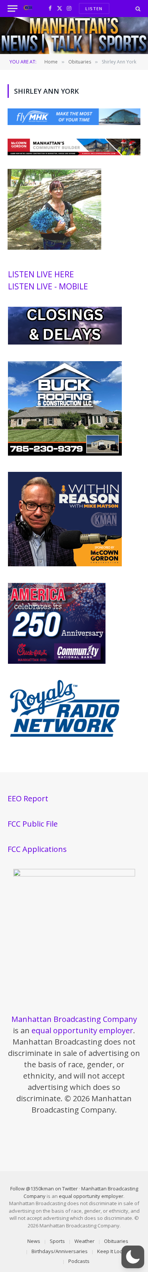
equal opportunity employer (82, 1030)
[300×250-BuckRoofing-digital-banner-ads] (65, 453)
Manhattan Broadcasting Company (74, 1019)
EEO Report (28, 798)
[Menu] (12, 8)
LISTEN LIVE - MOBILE (48, 286)
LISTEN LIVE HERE (41, 274)
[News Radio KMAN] (28, 8)
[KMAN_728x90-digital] (74, 153)
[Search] (137, 8)
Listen (93, 8)
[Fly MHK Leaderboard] (74, 123)
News (33, 1241)
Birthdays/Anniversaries (59, 1251)
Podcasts (79, 1261)
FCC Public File (33, 824)
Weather (84, 1241)
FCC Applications (37, 849)
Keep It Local (111, 1251)
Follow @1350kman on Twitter (44, 1188)
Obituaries (116, 1241)
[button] (132, 1257)
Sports (57, 1241)
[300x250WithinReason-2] (65, 564)
